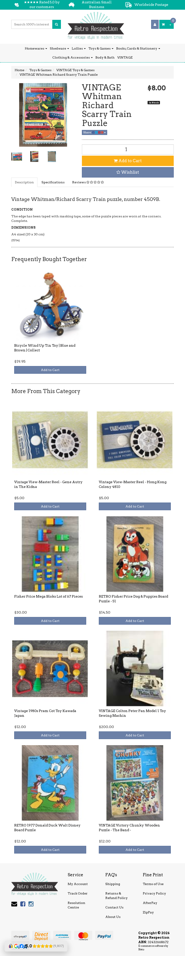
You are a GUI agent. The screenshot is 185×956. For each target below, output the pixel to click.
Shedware (58, 48)
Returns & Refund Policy (116, 896)
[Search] (56, 24)
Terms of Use (153, 884)
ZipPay (148, 912)
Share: (87, 132)
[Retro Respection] (96, 24)
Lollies (77, 48)
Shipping (112, 884)
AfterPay (150, 903)
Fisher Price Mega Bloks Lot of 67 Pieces (48, 596)
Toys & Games (99, 48)
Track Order (78, 893)
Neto (141, 949)
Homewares (35, 48)
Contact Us (114, 907)
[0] (163, 24)
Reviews (79, 182)
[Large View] (16, 156)
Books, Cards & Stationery (137, 48)
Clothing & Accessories (71, 57)
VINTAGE (125, 57)
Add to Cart (130, 160)
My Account (78, 884)
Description (24, 182)
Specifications (53, 182)
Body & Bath (105, 57)
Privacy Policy (154, 893)
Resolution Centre (76, 905)
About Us (112, 917)
